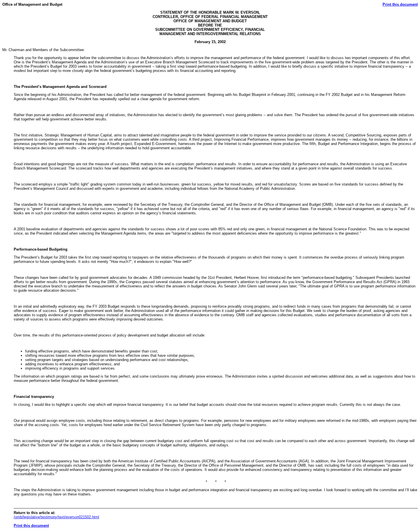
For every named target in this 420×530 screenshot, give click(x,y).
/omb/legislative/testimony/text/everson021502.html (56, 517)
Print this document (400, 4)
